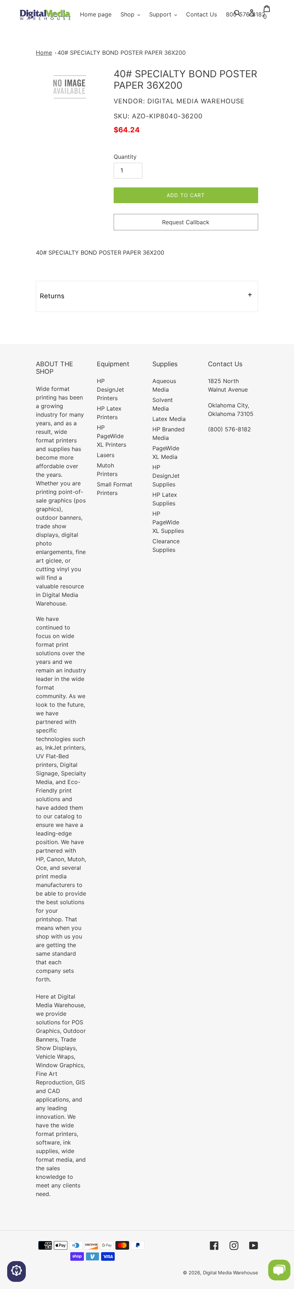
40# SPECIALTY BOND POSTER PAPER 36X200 (121, 52)
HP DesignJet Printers (110, 389)
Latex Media (169, 418)
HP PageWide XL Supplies (168, 522)
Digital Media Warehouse (230, 1272)
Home (44, 52)
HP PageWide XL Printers (111, 436)
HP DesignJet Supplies (166, 476)
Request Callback (185, 222)
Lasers (105, 455)
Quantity (125, 156)
